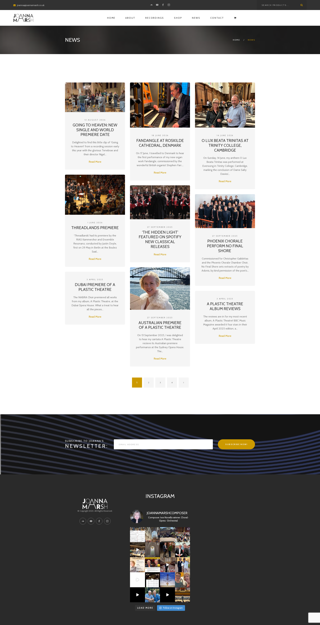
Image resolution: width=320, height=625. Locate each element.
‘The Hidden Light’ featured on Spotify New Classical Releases (160, 239)
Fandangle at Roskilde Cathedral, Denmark (160, 143)
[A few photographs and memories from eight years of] (152, 564)
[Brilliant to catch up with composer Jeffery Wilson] (152, 594)
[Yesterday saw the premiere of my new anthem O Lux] (182, 549)
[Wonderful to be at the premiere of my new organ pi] (167, 549)
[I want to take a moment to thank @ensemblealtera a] (137, 594)
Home (111, 17)
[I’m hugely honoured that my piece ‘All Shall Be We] (152, 579)
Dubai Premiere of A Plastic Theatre (95, 287)
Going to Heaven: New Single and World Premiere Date (95, 130)
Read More (95, 161)
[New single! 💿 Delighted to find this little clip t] (137, 534)
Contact (217, 17)
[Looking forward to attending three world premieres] (137, 564)
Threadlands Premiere (95, 227)
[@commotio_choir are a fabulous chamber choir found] (167, 579)
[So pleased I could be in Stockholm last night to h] (182, 594)
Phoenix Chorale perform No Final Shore (225, 246)
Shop (178, 17)
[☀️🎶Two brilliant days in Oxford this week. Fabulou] (182, 564)
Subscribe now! (236, 444)
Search (302, 5)
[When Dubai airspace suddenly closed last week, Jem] (182, 579)
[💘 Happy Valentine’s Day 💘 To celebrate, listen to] (167, 594)
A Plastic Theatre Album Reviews (225, 306)
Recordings (154, 17)
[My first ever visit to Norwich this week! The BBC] (167, 534)
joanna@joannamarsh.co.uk (30, 5)
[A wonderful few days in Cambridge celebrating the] (167, 564)
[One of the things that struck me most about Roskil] (152, 549)
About (130, 17)
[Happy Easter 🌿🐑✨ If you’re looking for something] (137, 579)
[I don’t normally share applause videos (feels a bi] (137, 549)
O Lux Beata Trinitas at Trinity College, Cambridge (225, 145)
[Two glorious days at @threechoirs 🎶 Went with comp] (152, 534)
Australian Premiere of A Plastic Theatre (160, 325)
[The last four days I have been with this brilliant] (182, 534)
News (196, 17)
